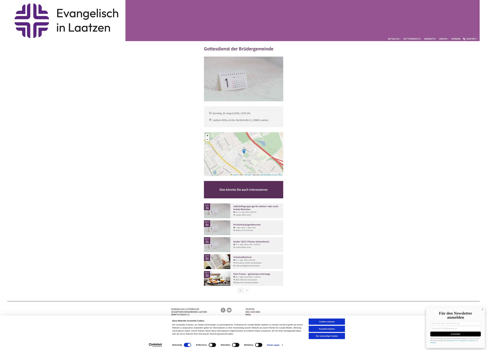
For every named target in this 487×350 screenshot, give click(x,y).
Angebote (429, 38)
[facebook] (223, 310)
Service (443, 38)
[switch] (212, 345)
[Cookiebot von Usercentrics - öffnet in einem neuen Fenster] (155, 345)
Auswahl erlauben (327, 329)
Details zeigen (273, 345)
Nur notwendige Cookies (327, 336)
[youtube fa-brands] (229, 310)
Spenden (455, 38)
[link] (395, 39)
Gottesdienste (411, 38)
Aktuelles (393, 38)
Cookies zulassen (327, 322)
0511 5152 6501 (253, 311)
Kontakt (471, 38)
